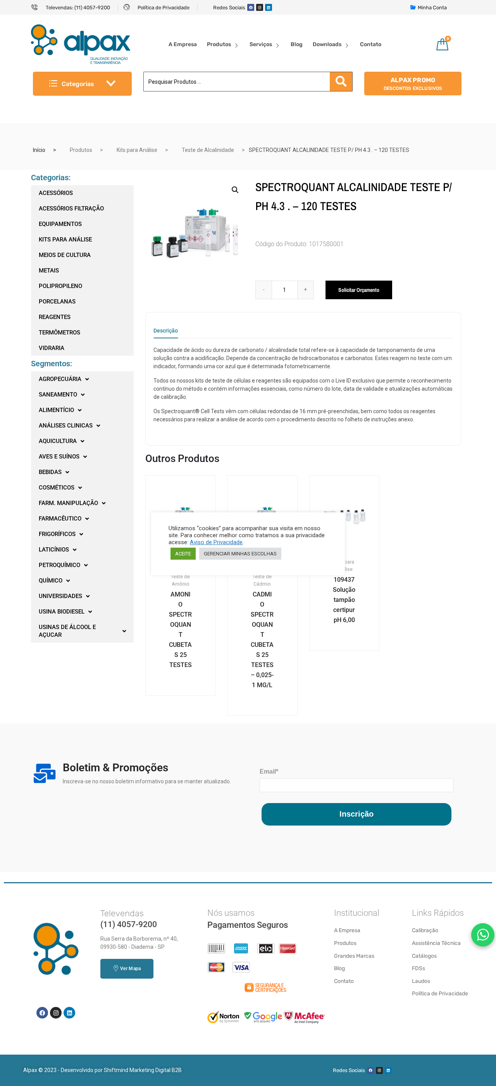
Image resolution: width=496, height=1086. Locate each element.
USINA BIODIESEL (61, 611)
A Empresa (183, 44)
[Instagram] (259, 7)
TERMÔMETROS (59, 332)
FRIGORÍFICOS (57, 534)
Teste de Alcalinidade (208, 150)
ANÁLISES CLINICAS (66, 425)
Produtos (219, 44)
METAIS (49, 270)
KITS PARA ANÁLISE (65, 239)
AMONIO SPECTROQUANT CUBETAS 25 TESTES (180, 630)
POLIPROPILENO (60, 286)
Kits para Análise (137, 150)
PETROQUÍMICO (59, 565)
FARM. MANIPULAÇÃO (68, 503)
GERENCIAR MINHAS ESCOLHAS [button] (240, 554)
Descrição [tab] (165, 331)
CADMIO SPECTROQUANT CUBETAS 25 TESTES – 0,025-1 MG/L (262, 640)
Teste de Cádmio (262, 580)
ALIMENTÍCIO (56, 410)
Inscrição (356, 814)
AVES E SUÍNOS (59, 456)
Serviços (261, 44)
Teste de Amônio (180, 580)
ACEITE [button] (183, 554)
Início (39, 150)
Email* (269, 771)
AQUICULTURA (58, 441)
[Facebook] (250, 7)
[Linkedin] (268, 7)
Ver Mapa (130, 968)
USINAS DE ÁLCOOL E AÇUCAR (67, 631)
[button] (235, 190)
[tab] (165, 333)
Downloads (327, 44)
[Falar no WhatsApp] (482, 934)
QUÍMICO (50, 580)
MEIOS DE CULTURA (65, 255)
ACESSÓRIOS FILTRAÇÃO (71, 208)
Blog (297, 44)
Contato (370, 44)
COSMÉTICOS (56, 487)
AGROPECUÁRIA (60, 379)
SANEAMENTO (58, 394)
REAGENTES (55, 317)
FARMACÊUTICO (60, 518)
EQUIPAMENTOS (60, 224)
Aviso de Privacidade (216, 542)
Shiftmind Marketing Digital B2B (143, 1070)
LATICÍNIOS (54, 549)
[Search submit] (341, 81)
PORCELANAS (57, 301)
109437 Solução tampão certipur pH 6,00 (344, 600)
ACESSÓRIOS (56, 193)
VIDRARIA (51, 348)
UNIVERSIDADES (60, 596)
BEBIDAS (50, 472)
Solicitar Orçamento (358, 289)
